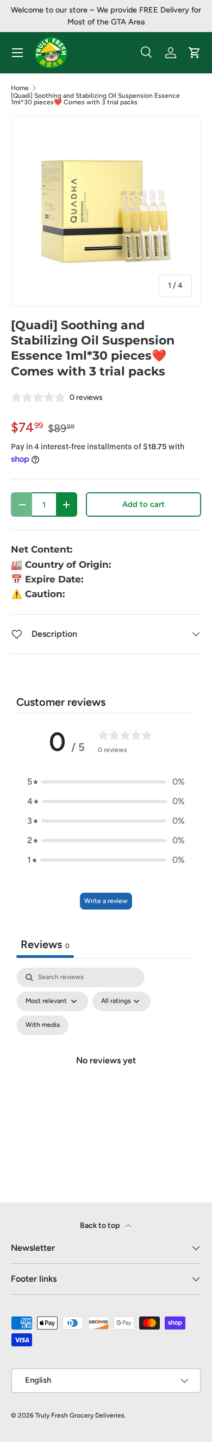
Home (20, 88)
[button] (106, 781)
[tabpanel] (106, 1073)
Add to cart (143, 504)
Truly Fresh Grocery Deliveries (79, 1415)
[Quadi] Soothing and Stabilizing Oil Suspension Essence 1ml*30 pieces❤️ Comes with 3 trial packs (95, 98)
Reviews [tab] (45, 944)
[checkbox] (42, 1025)
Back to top (100, 1225)
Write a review (106, 901)
